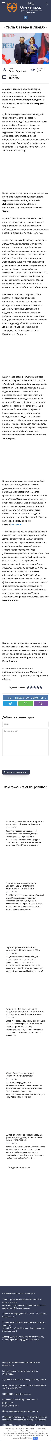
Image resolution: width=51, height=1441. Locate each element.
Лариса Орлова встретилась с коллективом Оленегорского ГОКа (23, 948)
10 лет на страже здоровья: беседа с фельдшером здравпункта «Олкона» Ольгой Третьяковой (24, 1137)
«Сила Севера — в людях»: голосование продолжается (20, 1074)
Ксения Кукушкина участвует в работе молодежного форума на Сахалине (24, 822)
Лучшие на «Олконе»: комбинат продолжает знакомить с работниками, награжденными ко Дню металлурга (25, 1011)
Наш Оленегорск (30, 5)
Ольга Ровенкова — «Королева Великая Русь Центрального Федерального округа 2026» (21, 886)
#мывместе (15, 524)
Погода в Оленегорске (19, 1167)
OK (35, 1438)
